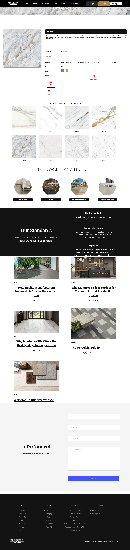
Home (26, 4)
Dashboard (75, 4)
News (16, 282)
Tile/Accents (23, 199)
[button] (116, 4)
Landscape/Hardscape (79, 199)
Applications (48, 510)
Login (22, 530)
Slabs (51, 199)
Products (74, 342)
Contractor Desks (75, 510)
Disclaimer (75, 520)
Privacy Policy (75, 517)
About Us (22, 513)
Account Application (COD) (75, 527)
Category (48, 513)
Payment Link (75, 530)
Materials (48, 520)
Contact (64, 4)
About (35, 4)
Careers (22, 527)
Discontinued (49, 523)
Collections (45, 4)
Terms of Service (75, 513)
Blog (55, 4)
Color (49, 517)
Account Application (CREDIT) (75, 523)
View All (49, 527)
